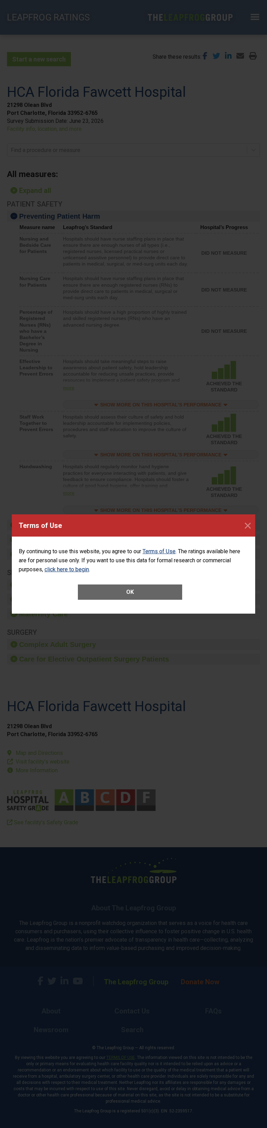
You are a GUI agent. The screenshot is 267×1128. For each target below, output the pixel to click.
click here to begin (66, 569)
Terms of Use (159, 551)
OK (130, 592)
